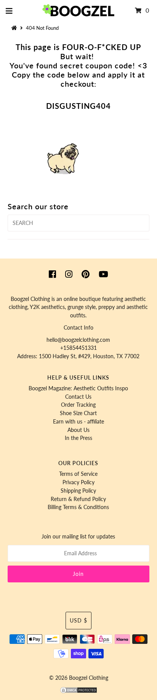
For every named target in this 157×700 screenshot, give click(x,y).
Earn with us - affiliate (78, 422)
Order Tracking (78, 405)
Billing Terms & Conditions (78, 507)
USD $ (78, 621)
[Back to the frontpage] (15, 28)
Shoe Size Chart (78, 413)
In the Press (78, 438)
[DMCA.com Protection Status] (78, 692)
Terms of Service (78, 474)
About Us (78, 430)
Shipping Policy (78, 491)
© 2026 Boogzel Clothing (78, 678)
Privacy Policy (78, 482)
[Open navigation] (9, 10)
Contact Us (78, 397)
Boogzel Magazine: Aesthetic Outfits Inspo (78, 388)
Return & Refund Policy (78, 499)
